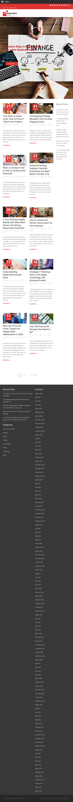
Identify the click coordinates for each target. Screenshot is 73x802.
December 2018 (39, 735)
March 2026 (38, 408)
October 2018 (39, 742)
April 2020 (38, 675)
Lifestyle (5, 440)
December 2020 (39, 645)
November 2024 (40, 468)
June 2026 (38, 401)
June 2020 (38, 667)
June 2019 (38, 712)
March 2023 (38, 543)
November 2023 (40, 513)
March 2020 (38, 678)
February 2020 (39, 682)
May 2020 (38, 671)
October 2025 (39, 427)
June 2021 (38, 622)
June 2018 (38, 757)
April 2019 (38, 720)
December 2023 (39, 510)
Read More (12, 64)
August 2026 (38, 393)
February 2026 (39, 412)
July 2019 (37, 708)
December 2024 (39, 465)
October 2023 (39, 517)
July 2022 (37, 573)
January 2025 (39, 461)
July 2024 (37, 483)
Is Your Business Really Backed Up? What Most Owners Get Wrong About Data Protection (62, 154)
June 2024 (38, 487)
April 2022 (38, 585)
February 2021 (39, 637)
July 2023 (37, 528)
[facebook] (50, 6)
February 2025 (39, 457)
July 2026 (37, 397)
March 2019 (38, 723)
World (4, 455)
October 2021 (39, 607)
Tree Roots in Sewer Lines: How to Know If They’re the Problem (13, 119)
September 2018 (40, 746)
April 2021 (38, 630)
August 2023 (38, 525)
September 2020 (40, 656)
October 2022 (39, 562)
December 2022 (39, 555)
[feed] (59, 6)
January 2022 (39, 596)
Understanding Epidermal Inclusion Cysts (12, 275)
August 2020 (38, 660)
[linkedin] (69, 6)
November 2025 (40, 423)
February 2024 (39, 502)
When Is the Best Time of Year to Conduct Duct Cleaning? (14, 171)
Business (18, 124)
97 (30, 375)
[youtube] (55, 6)
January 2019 (39, 731)
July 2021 (37, 618)
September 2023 (40, 521)
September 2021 (40, 611)
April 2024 (38, 495)
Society (5, 447)
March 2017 (38, 787)
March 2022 (38, 588)
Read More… (7, 145)
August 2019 (38, 705)
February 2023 (39, 547)
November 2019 (40, 693)
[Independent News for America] (8, 12)
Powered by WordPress (47, 798)
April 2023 (38, 540)
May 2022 (38, 581)
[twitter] (52, 6)
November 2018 (40, 738)
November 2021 (40, 603)
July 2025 (37, 438)
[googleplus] (64, 6)
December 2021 (39, 600)
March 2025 (38, 453)
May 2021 (38, 626)
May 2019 (38, 716)
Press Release (7, 444)
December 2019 (39, 690)
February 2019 (39, 727)
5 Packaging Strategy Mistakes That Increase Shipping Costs (41, 119)
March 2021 (38, 633)
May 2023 (38, 536)
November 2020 (40, 648)
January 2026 (39, 416)
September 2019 (40, 701)
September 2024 (40, 476)
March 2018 (38, 768)
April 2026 (38, 405)
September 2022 (40, 566)
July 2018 (37, 753)
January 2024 (39, 506)
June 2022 (38, 577)
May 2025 (38, 446)
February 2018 (39, 772)
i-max (58, 798)
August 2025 (38, 435)
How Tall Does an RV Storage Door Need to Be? (40, 329)
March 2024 (38, 498)
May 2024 (38, 491)
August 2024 (38, 480)
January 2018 (39, 776)
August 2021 (38, 615)
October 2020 (39, 652)
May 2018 (38, 761)
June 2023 (38, 532)
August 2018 (38, 750)
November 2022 (40, 558)
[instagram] (62, 6)
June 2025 (38, 442)
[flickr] (57, 6)
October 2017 (39, 783)
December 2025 (39, 420)
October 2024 (39, 472)
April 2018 (38, 765)
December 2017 (39, 780)
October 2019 (39, 697)
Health (5, 436)
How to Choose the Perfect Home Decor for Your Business (41, 223)
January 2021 (39, 641)
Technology (6, 451)
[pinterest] (66, 6)
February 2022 (39, 592)
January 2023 (39, 551)
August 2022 (38, 570)
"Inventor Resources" (9, 429)
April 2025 (38, 450)
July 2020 (37, 663)
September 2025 (40, 431)
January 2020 (39, 686)
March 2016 (38, 791)
